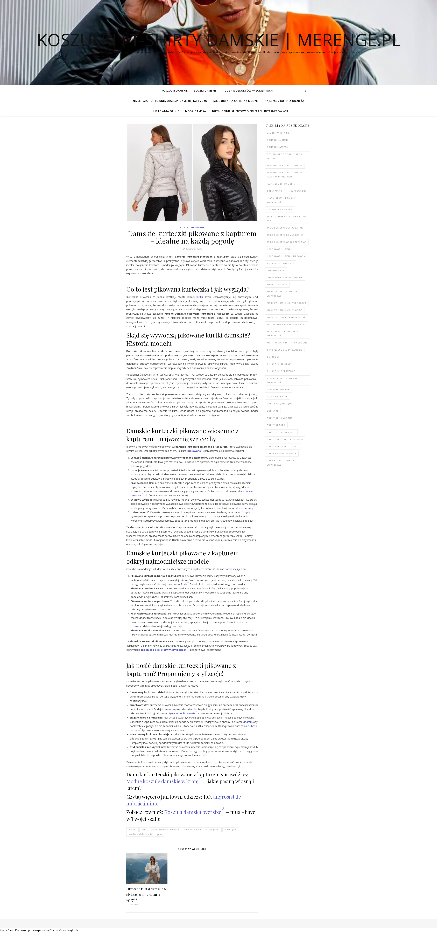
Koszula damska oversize (192, 812)
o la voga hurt (212, 829)
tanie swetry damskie (281, 453)
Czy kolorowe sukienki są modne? (284, 156)
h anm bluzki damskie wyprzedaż (281, 200)
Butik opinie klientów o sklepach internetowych (250, 111)
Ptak (184, 584)
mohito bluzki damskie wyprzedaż (282, 333)
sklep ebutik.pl (277, 396)
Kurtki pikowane (192, 227)
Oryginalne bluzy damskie (284, 350)
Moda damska (195, 111)
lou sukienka (276, 270)
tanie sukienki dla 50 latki (285, 439)
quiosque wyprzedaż (281, 371)
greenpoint (274, 191)
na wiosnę (231, 569)
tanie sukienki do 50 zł (282, 446)
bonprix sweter (277, 147)
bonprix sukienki (278, 140)
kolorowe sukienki (279, 249)
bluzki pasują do (278, 133)
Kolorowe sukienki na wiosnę (287, 256)
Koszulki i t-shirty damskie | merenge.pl (218, 39)
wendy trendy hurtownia (140, 834)
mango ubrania (277, 284)
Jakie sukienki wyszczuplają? (286, 242)
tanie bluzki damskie (281, 432)
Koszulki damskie (174, 90)
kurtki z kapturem (192, 829)
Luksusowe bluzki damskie (285, 277)
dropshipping (244, 508)
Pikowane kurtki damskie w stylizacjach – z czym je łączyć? (146, 894)
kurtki (199, 297)
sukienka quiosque (279, 403)
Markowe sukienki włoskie (284, 310)
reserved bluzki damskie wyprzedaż (283, 380)
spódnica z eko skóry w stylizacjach (163, 649)
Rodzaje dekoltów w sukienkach (248, 90)
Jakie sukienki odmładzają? (285, 235)
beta (144, 829)
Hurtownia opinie (165, 111)
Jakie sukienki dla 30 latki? (285, 227)
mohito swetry (277, 342)
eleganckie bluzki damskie (284, 165)
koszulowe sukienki (280, 263)
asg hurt (132, 829)
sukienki (272, 411)
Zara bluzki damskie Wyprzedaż (280, 462)
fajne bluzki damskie (281, 184)
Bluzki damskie (205, 90)
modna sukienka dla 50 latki (286, 324)
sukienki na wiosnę (279, 418)
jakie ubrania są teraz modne (235, 100)
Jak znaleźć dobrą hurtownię (165, 829)
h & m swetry (298, 191)
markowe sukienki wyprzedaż (286, 303)
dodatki (247, 721)
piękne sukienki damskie (181, 713)
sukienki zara (276, 425)
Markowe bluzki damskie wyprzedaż (283, 293)
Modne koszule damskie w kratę (162, 781)
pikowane (194, 450)
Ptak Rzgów (230, 829)
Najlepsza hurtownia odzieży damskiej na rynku (170, 100)
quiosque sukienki (279, 364)
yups (159, 834)
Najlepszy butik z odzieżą (284, 100)
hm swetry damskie (280, 209)
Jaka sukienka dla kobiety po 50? (286, 218)
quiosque (273, 357)
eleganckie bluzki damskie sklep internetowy (284, 174)
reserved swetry (278, 389)
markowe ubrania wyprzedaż (286, 317)
